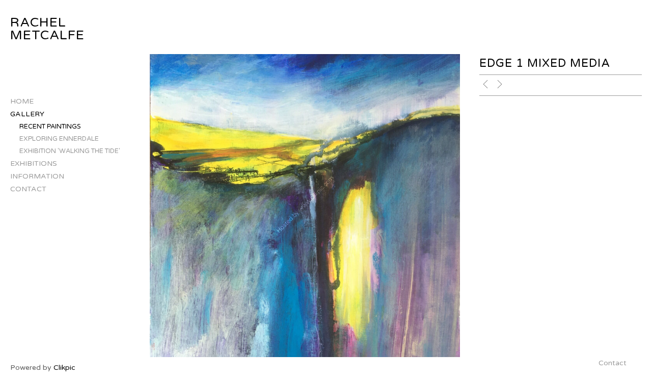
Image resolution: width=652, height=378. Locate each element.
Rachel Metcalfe (47, 29)
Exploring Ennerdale (59, 139)
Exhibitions (33, 163)
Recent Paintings (50, 126)
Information (37, 176)
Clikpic (64, 367)
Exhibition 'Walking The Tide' (69, 151)
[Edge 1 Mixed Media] (305, 205)
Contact (28, 189)
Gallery (27, 114)
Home (22, 101)
